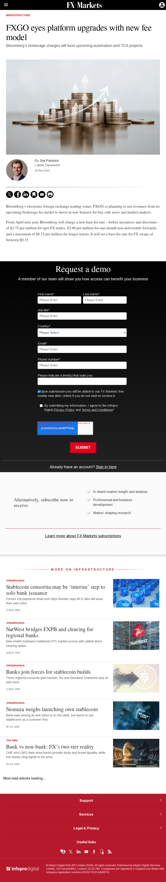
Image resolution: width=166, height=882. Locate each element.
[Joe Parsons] (17, 170)
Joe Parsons (49, 161)
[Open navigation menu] (4, 5)
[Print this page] (50, 194)
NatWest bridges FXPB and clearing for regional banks (49, 632)
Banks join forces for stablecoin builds (48, 672)
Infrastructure (18, 15)
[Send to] (41, 194)
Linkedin (78, 851)
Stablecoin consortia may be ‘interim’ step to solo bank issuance (55, 590)
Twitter (70, 851)
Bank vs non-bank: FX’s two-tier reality (50, 746)
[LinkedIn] (25, 194)
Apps (101, 851)
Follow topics (62, 851)
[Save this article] (33, 194)
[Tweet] (9, 194)
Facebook (94, 851)
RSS (109, 851)
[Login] (161, 4)
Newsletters (86, 851)
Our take (12, 740)
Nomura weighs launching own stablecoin (52, 709)
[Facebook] (17, 194)
